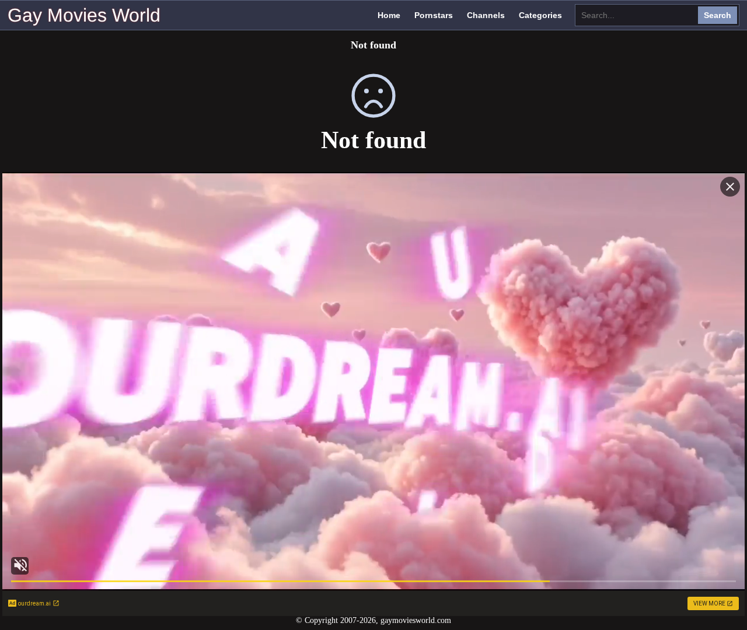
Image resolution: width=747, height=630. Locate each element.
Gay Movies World (84, 15)
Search (717, 15)
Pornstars (433, 15)
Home (389, 15)
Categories (540, 15)
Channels (486, 15)
